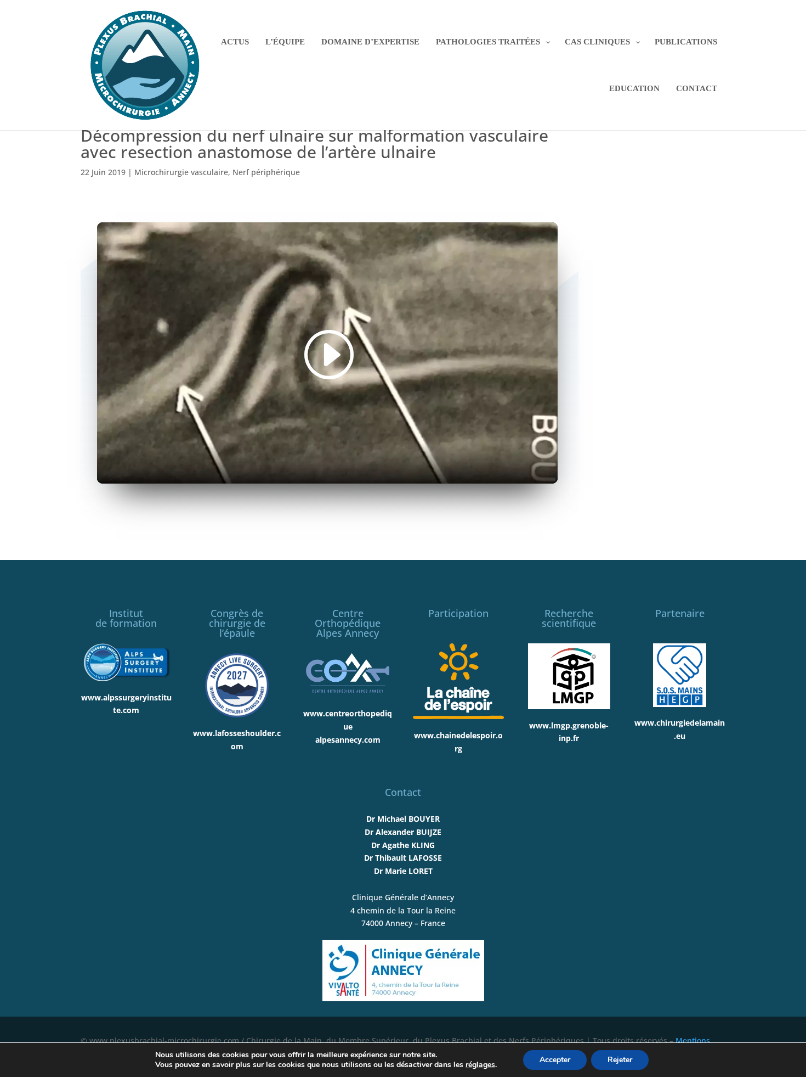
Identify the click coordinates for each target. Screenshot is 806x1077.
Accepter (555, 1059)
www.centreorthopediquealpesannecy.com (347, 726)
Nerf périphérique (266, 172)
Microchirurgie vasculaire (181, 172)
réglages (480, 1065)
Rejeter (620, 1059)
